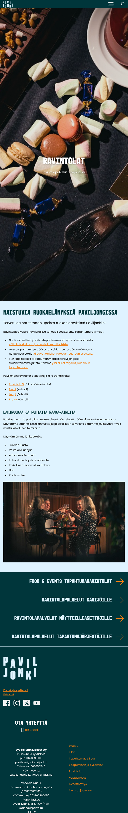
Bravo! (13, 399)
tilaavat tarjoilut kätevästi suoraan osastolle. (63, 354)
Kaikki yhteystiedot (15, 690)
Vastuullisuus (77, 778)
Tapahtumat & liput (82, 758)
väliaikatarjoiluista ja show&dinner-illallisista (38, 344)
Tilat (72, 752)
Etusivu (73, 746)
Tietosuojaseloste (80, 790)
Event (12, 389)
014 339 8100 (33, 730)
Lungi (12, 394)
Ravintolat (75, 771)
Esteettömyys (78, 784)
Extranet (8, 694)
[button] (111, 4)
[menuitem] (97, 746)
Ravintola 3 (16, 384)
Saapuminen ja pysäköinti (86, 765)
